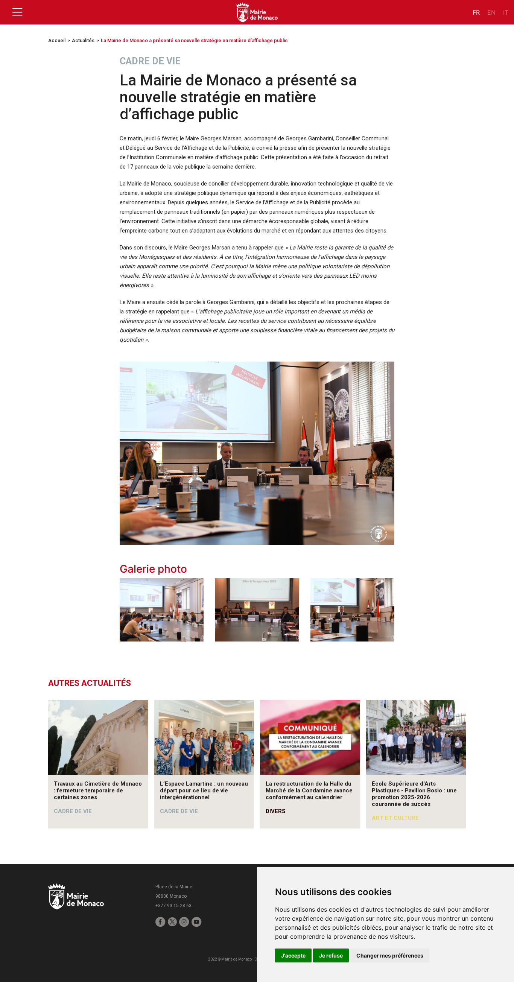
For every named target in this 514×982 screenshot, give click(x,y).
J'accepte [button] (293, 955)
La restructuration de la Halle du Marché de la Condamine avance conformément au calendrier (309, 790)
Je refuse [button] (331, 955)
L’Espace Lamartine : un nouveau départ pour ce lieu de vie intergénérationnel (204, 790)
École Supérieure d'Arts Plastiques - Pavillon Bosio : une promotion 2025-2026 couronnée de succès (414, 793)
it (505, 12)
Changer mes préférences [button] (389, 955)
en (491, 12)
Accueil (56, 40)
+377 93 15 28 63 (173, 905)
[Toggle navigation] (17, 12)
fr (476, 12)
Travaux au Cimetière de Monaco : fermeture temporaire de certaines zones (98, 790)
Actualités (83, 40)
